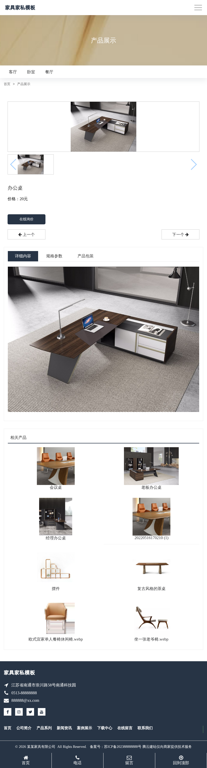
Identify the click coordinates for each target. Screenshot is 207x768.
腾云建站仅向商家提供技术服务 (167, 747)
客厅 (13, 72)
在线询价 (26, 219)
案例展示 (84, 728)
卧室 (31, 72)
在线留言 (125, 728)
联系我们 (145, 728)
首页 (7, 84)
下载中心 (104, 728)
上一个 (28, 234)
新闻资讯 (64, 728)
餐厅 (49, 72)
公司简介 (24, 728)
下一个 (178, 234)
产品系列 (44, 728)
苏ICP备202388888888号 (122, 747)
